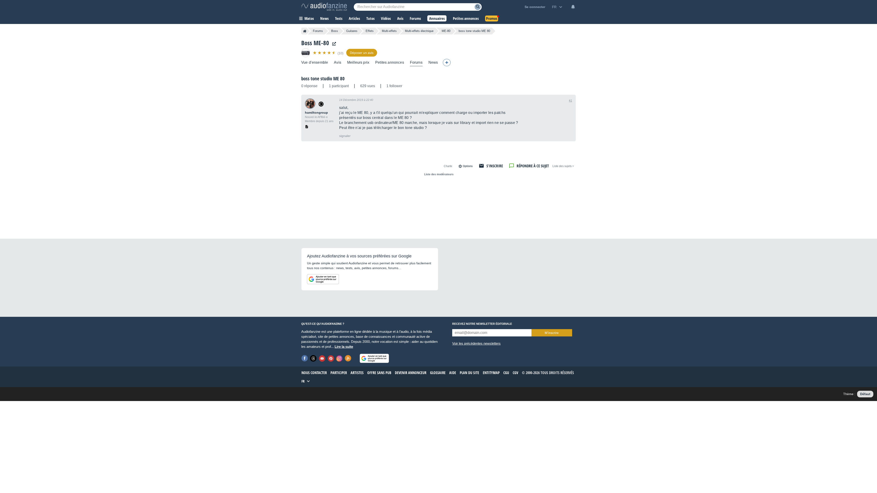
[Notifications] (573, 7)
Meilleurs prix (358, 62)
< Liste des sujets (563, 166)
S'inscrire (494, 165)
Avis (337, 62)
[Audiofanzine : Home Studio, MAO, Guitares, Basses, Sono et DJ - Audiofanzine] (324, 7)
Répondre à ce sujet (533, 165)
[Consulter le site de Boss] (333, 44)
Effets (370, 31)
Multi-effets (389, 31)
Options (468, 166)
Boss (334, 31)
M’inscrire (552, 333)
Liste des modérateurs (439, 174)
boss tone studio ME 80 (323, 78)
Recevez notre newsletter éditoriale (482, 323)
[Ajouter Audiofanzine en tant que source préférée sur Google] (323, 279)
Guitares (351, 31)
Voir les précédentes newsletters (476, 343)
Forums (318, 31)
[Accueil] (304, 31)
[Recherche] (478, 7)
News (433, 62)
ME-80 (446, 31)
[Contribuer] (447, 62)
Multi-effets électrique (419, 31)
